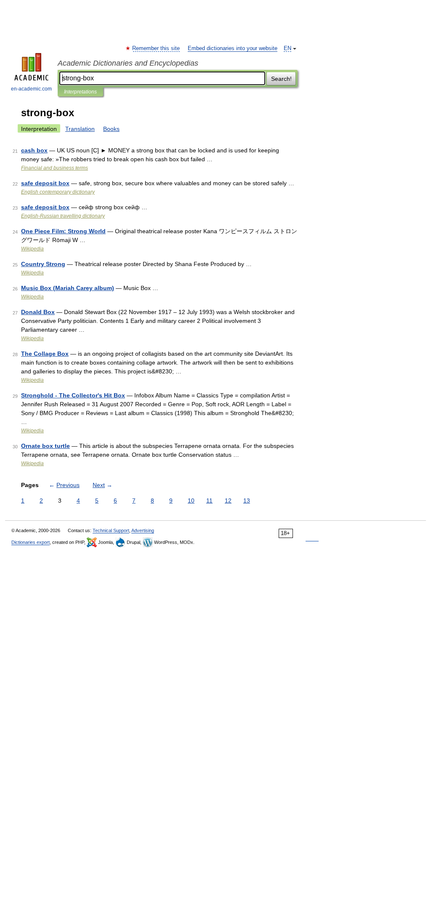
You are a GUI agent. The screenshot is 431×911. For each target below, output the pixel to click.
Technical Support (111, 530)
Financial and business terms (54, 168)
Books (111, 128)
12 (228, 500)
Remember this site (156, 48)
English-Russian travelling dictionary (63, 216)
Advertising (142, 530)
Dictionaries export (30, 542)
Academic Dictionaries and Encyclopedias (128, 63)
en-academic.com (31, 89)
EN (287, 48)
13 (246, 500)
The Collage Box (45, 353)
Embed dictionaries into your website (232, 48)
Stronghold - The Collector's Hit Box (73, 395)
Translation (80, 128)
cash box (34, 150)
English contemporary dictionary (58, 192)
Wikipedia (32, 249)
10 (191, 500)
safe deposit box (45, 183)
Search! (281, 78)
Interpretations (80, 92)
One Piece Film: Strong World (63, 231)
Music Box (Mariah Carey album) (67, 288)
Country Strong (43, 264)
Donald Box (38, 312)
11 (209, 500)
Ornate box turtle (45, 445)
